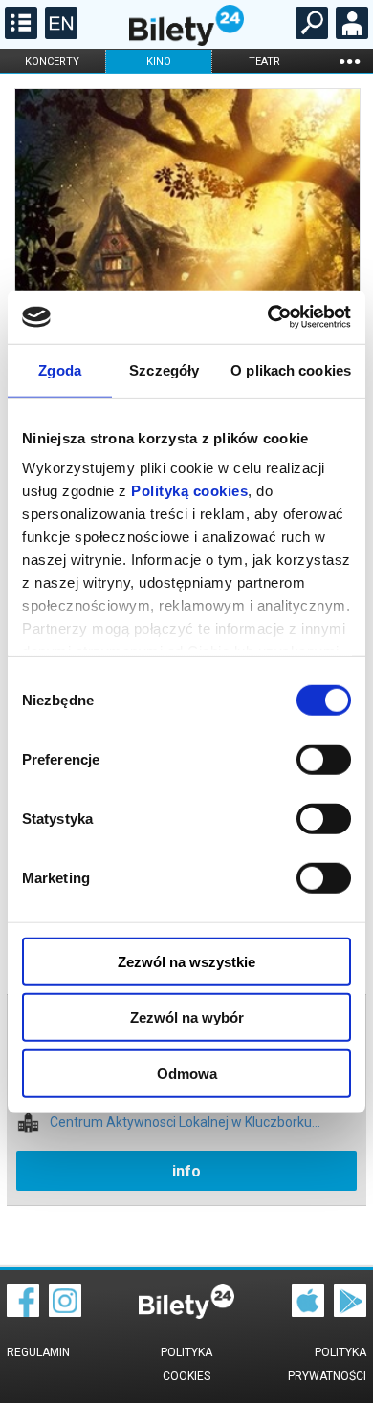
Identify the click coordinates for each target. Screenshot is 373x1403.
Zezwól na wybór (187, 1017)
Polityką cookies (189, 491)
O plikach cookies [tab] (290, 369)
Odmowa (187, 1073)
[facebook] (23, 1312)
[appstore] (308, 1312)
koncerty (52, 61)
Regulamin (38, 1352)
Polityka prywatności (327, 1364)
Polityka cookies (186, 1364)
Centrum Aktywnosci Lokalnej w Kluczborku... (185, 1122)
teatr (264, 61)
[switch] (323, 759)
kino (158, 61)
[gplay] (350, 1312)
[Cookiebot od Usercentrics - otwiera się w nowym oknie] (268, 317)
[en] (58, 34)
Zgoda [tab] (59, 369)
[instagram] (65, 1312)
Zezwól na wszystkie (186, 961)
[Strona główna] (186, 41)
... (349, 61)
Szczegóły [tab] (164, 369)
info (186, 1171)
